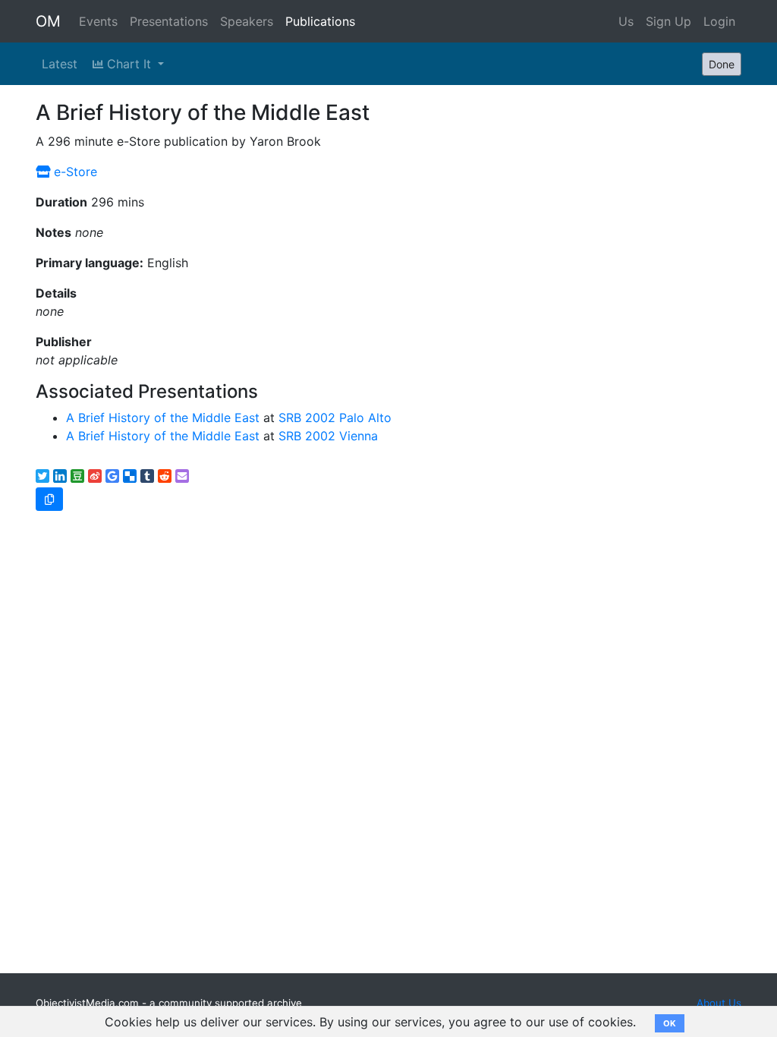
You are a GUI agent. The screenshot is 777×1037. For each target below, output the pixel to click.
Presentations (169, 21)
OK (669, 1023)
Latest (59, 63)
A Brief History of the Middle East (163, 417)
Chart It (129, 63)
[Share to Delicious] (130, 476)
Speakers (246, 21)
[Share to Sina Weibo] (95, 476)
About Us (719, 1003)
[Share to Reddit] (164, 476)
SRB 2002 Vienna (328, 435)
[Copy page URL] (49, 499)
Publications (320, 21)
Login (719, 21)
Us (626, 21)
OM (48, 21)
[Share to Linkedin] (60, 476)
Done (722, 64)
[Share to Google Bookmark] (112, 476)
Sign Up (668, 21)
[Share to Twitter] (42, 476)
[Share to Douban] (77, 476)
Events (98, 21)
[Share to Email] (182, 476)
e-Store (73, 171)
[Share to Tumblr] (147, 476)
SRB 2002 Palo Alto (335, 417)
